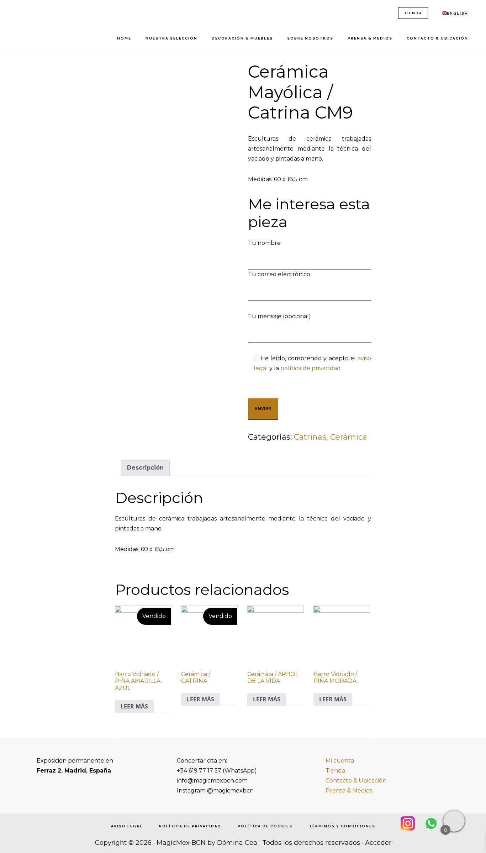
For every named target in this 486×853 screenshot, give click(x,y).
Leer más (134, 706)
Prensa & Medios (349, 790)
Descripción (145, 467)
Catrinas (310, 437)
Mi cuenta (340, 760)
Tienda (335, 770)
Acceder (378, 843)
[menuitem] (455, 13)
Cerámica (348, 437)
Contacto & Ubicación (356, 780)
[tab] (145, 468)
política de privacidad (310, 368)
